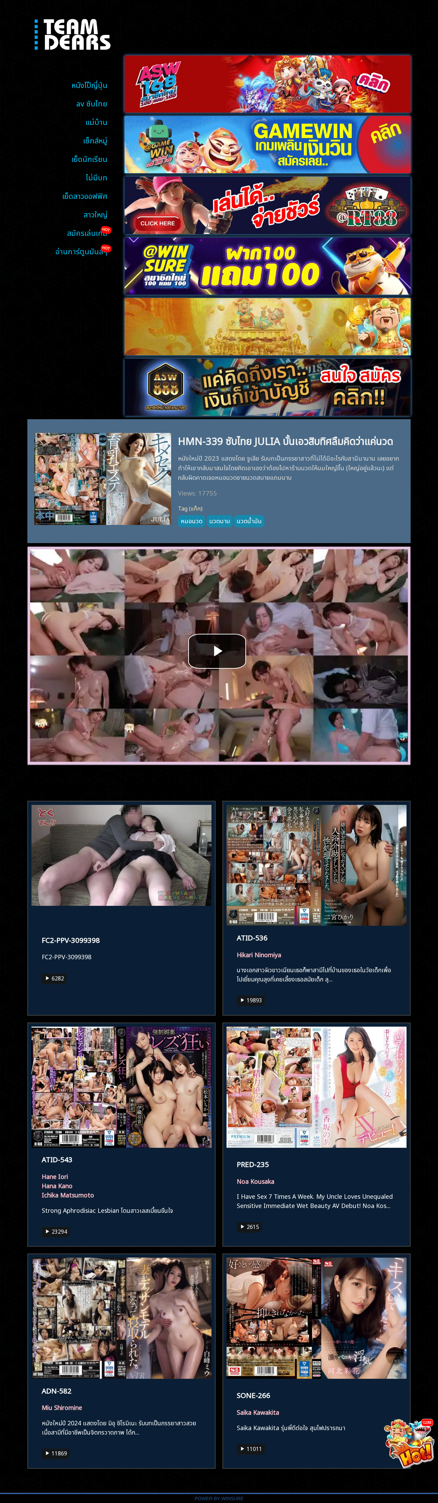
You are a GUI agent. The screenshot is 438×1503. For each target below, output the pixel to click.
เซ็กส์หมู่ (95, 139)
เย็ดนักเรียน (89, 158)
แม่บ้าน (96, 121)
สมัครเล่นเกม (87, 232)
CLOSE (427, 1422)
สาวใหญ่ (95, 213)
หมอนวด (192, 520)
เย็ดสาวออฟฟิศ (84, 195)
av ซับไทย (91, 102)
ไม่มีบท (96, 176)
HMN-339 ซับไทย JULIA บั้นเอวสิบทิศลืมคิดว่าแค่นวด (285, 440)
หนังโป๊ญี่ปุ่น (89, 84)
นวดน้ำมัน (249, 520)
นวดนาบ (219, 520)
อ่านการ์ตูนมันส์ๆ (81, 250)
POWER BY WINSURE (219, 1498)
